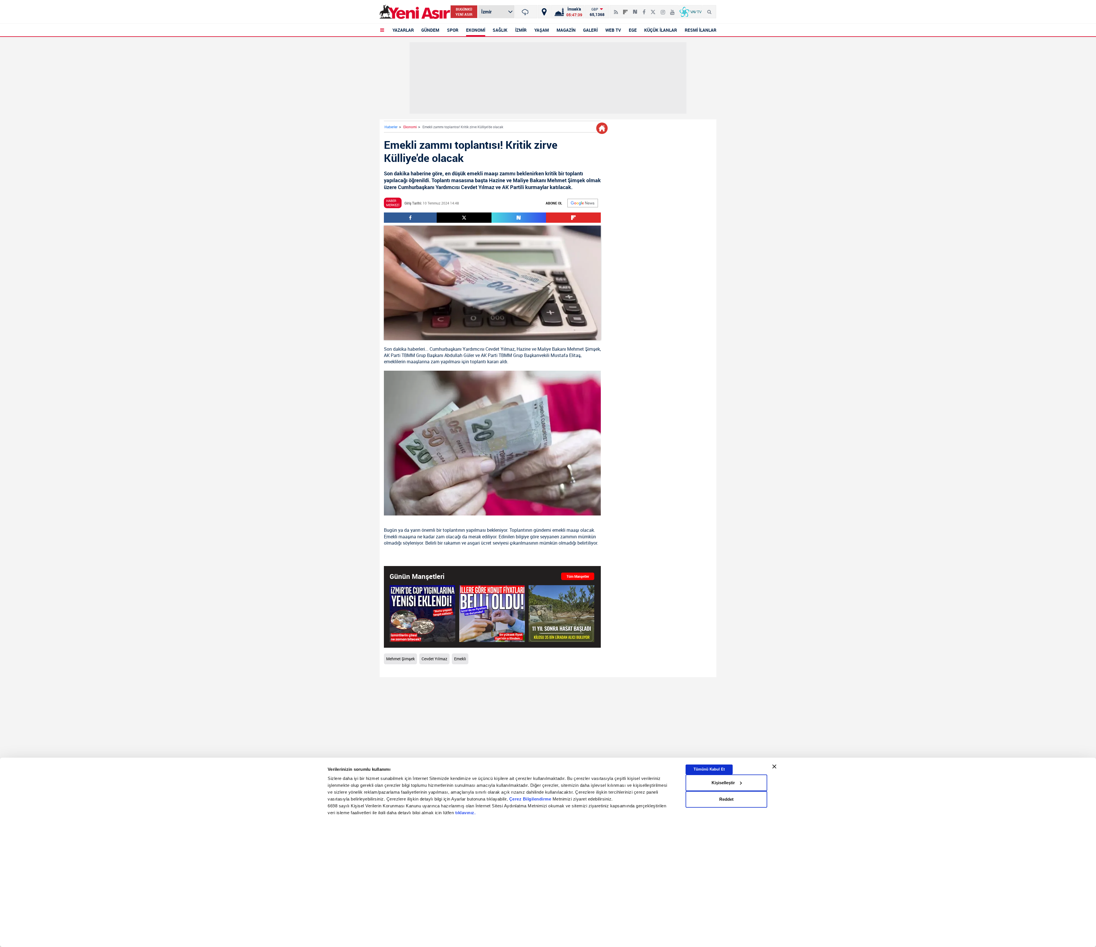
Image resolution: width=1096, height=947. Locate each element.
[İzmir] (526, 11)
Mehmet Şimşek (583, 349)
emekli (558, 530)
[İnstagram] (663, 9)
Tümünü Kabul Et (709, 769)
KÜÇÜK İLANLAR (660, 30)
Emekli (460, 658)
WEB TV (613, 30)
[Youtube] (672, 9)
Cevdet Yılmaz (500, 349)
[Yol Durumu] (544, 11)
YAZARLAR (403, 30)
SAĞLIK (500, 30)
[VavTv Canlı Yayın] (691, 11)
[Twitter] (653, 9)
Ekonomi (410, 127)
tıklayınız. (465, 812)
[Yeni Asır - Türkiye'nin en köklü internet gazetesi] (415, 12)
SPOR (452, 30)
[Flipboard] (625, 10)
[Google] (582, 203)
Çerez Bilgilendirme (531, 798)
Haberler (391, 127)
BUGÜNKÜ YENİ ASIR (464, 12)
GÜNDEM (430, 30)
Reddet (726, 799)
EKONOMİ (475, 30)
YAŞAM (541, 30)
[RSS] (616, 9)
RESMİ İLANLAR (700, 30)
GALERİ (590, 30)
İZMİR (521, 30)
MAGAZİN (566, 30)
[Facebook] (643, 9)
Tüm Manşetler (578, 576)
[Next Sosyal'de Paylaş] (635, 9)
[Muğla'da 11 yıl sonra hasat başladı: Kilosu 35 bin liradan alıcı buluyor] (561, 613)
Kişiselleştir (723, 782)
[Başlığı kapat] (774, 767)
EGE (633, 30)
